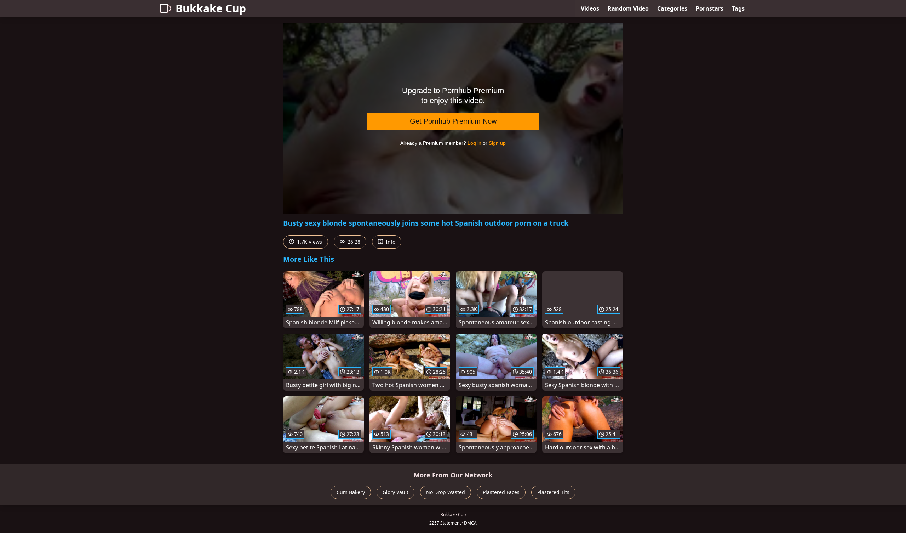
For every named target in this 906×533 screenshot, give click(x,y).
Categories (672, 8)
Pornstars (709, 8)
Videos (590, 8)
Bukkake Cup (211, 8)
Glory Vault (395, 492)
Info (389, 241)
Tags (738, 8)
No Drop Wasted (445, 492)
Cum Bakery (351, 492)
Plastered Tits (553, 492)
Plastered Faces (501, 492)
